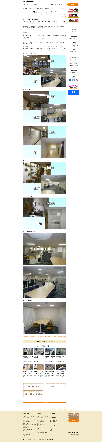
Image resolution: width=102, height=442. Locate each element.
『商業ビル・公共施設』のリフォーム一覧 (44, 341)
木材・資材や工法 (53, 421)
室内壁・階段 (74, 36)
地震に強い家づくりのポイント (28, 435)
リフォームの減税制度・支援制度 (42, 432)
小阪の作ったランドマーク (41, 424)
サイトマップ (36, 439)
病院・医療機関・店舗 (73, 72)
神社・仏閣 (24, 418)
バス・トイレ (74, 31)
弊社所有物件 (39, 425)
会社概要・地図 (52, 425)
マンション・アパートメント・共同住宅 (29, 416)
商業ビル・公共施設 (39, 8)
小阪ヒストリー (39, 423)
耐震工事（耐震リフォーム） (27, 434)
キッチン (74, 33)
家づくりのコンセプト (53, 420)
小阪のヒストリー (53, 428)
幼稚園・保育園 (74, 70)
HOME (26, 8)
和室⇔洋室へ (25, 430)
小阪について (55, 386)
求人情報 (51, 429)
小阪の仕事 (39, 413)
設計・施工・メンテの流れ (33, 394)
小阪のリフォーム (32, 8)
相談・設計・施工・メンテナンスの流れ (43, 429)
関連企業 (51, 430)
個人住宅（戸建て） (74, 59)
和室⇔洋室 (74, 29)
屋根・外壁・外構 (73, 38)
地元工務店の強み (33, 386)
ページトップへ (25, 439)
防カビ (74, 49)
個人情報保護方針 (31, 439)
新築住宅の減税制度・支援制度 (42, 431)
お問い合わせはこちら (72, 4)
